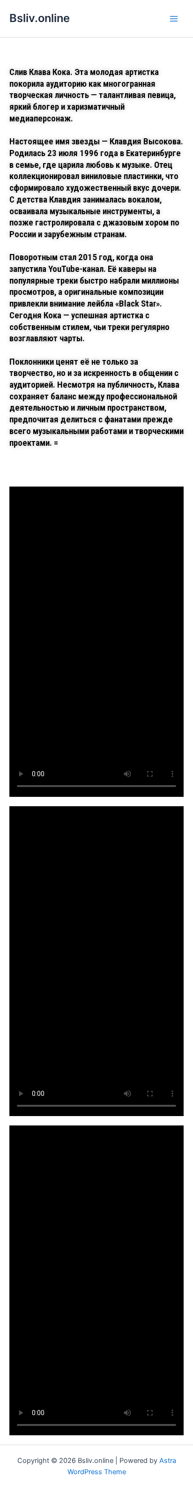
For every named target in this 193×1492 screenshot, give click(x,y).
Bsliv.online (39, 18)
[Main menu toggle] (174, 19)
